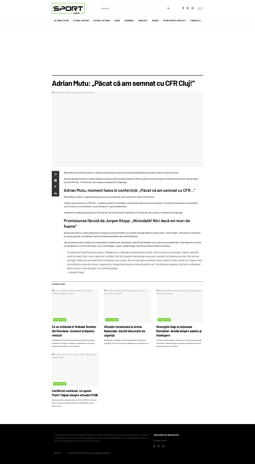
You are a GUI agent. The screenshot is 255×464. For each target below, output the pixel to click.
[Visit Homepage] (68, 8)
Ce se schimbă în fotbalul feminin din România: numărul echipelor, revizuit (74, 331)
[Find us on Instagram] (193, 8)
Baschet (143, 20)
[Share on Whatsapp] (55, 174)
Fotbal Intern (81, 20)
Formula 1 (195, 20)
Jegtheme (114, 453)
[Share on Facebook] (55, 180)
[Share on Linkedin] (55, 193)
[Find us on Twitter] (187, 8)
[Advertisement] (127, 55)
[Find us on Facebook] (183, 8)
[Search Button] (169, 8)
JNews (64, 453)
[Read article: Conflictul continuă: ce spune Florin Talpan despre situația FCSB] (75, 370)
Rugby (155, 20)
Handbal (129, 20)
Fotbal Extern (101, 20)
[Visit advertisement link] (127, 31)
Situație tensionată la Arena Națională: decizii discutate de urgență (124, 331)
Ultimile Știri (61, 20)
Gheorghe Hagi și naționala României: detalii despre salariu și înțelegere (179, 331)
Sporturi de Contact (174, 20)
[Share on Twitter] (55, 187)
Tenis (117, 20)
